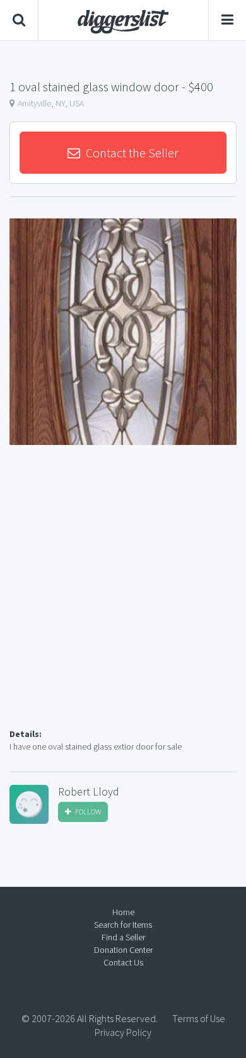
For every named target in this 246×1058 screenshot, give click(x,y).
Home (123, 912)
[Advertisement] (123, 601)
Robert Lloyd (88, 792)
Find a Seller (123, 937)
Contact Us (123, 962)
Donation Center (123, 949)
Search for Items (123, 924)
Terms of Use (198, 1018)
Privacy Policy (123, 1032)
